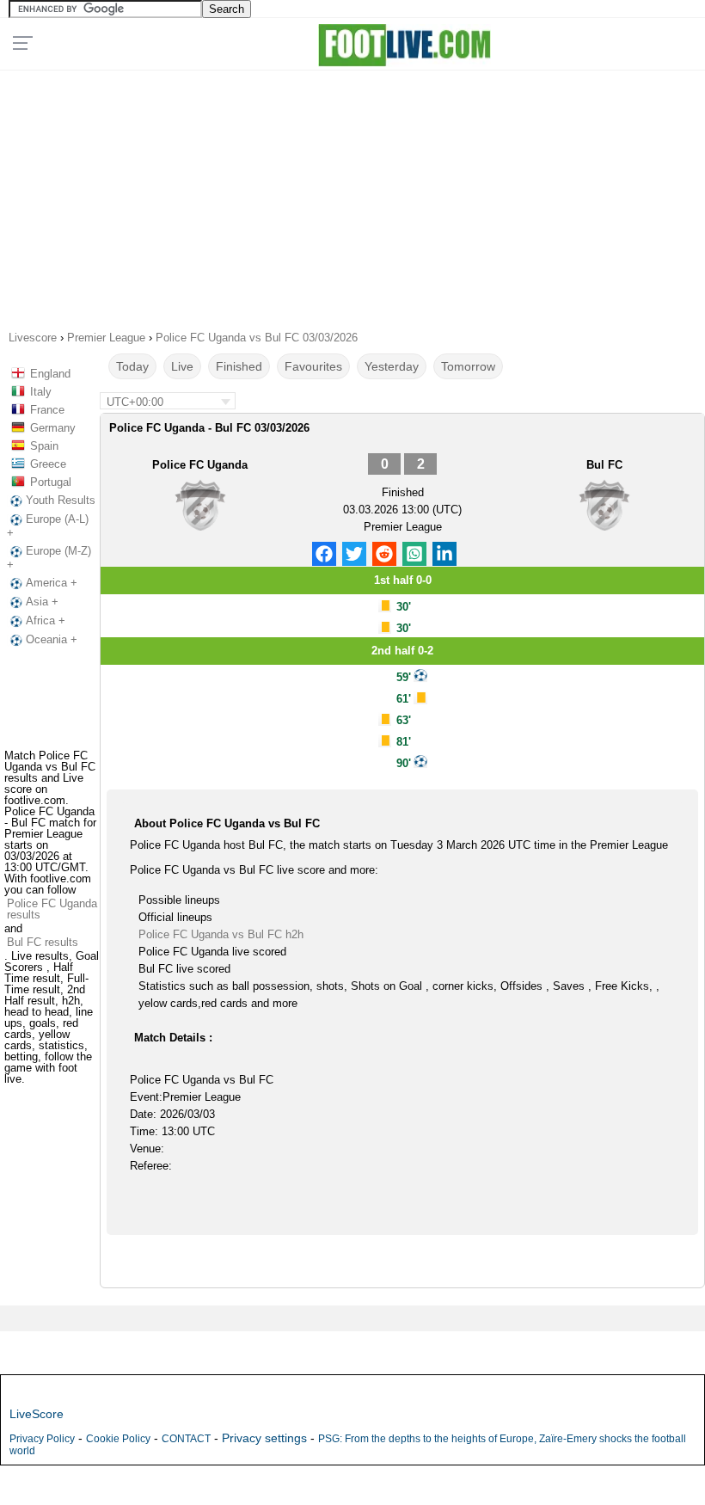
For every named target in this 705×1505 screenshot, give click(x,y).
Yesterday (392, 366)
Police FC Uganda (200, 464)
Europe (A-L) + (48, 526)
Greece (48, 464)
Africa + (45, 620)
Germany (53, 427)
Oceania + (51, 639)
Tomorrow (468, 366)
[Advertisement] (352, 194)
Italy (41, 391)
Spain (44, 445)
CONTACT (186, 1439)
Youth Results (60, 500)
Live (182, 366)
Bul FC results (42, 942)
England (50, 373)
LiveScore (36, 1414)
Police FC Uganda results (52, 909)
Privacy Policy (42, 1439)
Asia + (42, 601)
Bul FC (604, 464)
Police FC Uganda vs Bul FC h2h (220, 934)
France (47, 409)
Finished (239, 366)
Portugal (50, 482)
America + (51, 582)
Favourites (313, 366)
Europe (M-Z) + (49, 557)
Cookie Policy (118, 1439)
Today (132, 366)
